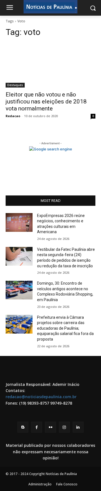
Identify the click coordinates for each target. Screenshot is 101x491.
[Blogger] (22, 427)
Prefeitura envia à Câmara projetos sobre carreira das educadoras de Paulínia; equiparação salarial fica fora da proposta (65, 328)
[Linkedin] (78, 427)
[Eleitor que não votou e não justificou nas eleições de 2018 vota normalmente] (50, 65)
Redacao (13, 116)
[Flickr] (50, 427)
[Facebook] (36, 427)
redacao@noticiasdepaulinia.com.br (41, 396)
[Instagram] (64, 427)
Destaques (15, 85)
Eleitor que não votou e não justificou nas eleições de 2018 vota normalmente (46, 101)
